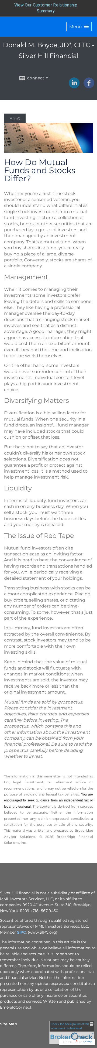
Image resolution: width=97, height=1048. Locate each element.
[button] (79, 26)
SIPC (21, 932)
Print (14, 118)
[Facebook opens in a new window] (89, 86)
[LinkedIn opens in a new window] (74, 86)
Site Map (8, 1024)
